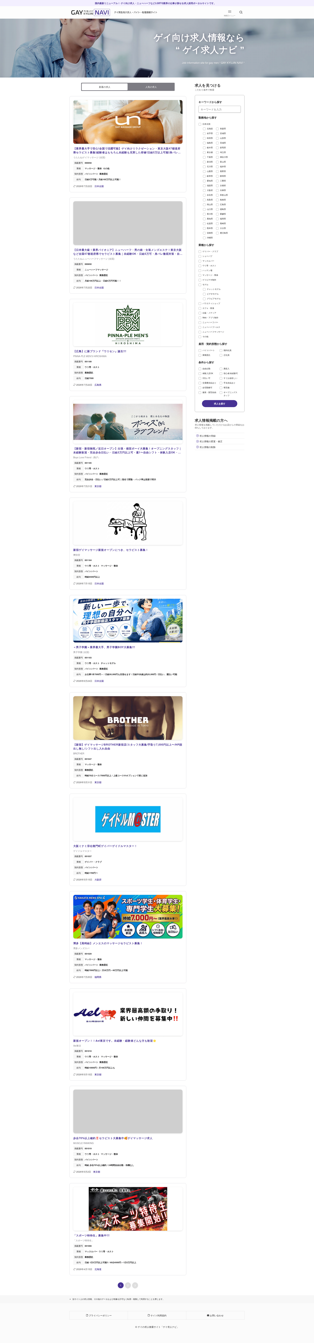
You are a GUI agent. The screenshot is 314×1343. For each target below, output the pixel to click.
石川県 (210, 166)
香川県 (210, 213)
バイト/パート (208, 350)
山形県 (223, 138)
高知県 (210, 218)
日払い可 (206, 378)
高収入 (226, 368)
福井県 (223, 166)
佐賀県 (210, 223)
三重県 (223, 180)
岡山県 (210, 204)
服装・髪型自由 (209, 392)
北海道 (210, 128)
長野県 (223, 171)
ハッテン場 (207, 270)
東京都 (210, 152)
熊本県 (210, 228)
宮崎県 (210, 232)
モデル (205, 284)
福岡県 (223, 218)
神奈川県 (224, 156)
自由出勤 (206, 368)
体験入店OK (207, 373)
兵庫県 (223, 190)
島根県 (223, 199)
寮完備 (226, 387)
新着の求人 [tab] (104, 86)
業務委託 (206, 354)
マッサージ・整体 (210, 275)
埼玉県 (223, 152)
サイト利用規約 (158, 1315)
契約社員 (227, 350)
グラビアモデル (214, 298)
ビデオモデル (213, 293)
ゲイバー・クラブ (210, 251)
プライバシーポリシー (100, 1315)
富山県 (223, 161)
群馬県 (223, 147)
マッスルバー (208, 260)
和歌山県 (224, 194)
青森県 (223, 128)
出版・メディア (209, 312)
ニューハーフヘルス (211, 327)
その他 (205, 336)
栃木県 (210, 147)
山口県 (210, 209)
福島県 (210, 142)
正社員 (226, 354)
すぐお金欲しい (230, 378)
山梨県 (210, 171)
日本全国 (206, 123)
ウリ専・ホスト (209, 265)
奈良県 (210, 194)
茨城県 (223, 142)
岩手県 (210, 133)
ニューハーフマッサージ (213, 331)
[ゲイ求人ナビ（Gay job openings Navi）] (91, 12)
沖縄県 (210, 237)
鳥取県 (210, 199)
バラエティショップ (211, 303)
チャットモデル (214, 289)
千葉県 (210, 156)
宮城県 (223, 133)
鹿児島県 (224, 232)
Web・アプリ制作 (210, 317)
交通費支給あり (209, 382)
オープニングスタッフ (230, 394)
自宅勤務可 (207, 387)
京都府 (223, 185)
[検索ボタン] (240, 12)
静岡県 (223, 175)
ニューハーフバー (210, 322)
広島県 (223, 204)
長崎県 (223, 223)
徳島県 (223, 209)
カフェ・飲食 (208, 308)
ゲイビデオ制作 (209, 279)
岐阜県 (210, 175)
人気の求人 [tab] (151, 86)
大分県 (223, 228)
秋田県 (210, 138)
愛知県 (210, 180)
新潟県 (210, 161)
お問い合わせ (216, 1315)
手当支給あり (229, 382)
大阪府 (210, 190)
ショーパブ (207, 256)
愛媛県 (223, 213)
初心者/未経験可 (231, 373)
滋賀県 (210, 185)
